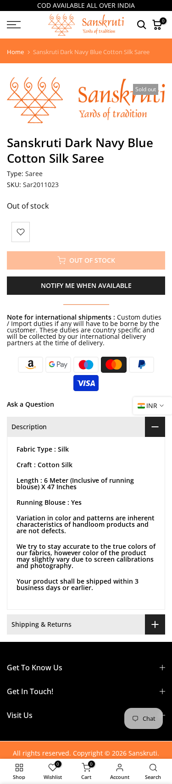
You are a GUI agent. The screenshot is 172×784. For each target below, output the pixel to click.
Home (15, 52)
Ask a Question (30, 404)
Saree (34, 173)
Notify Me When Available (86, 285)
